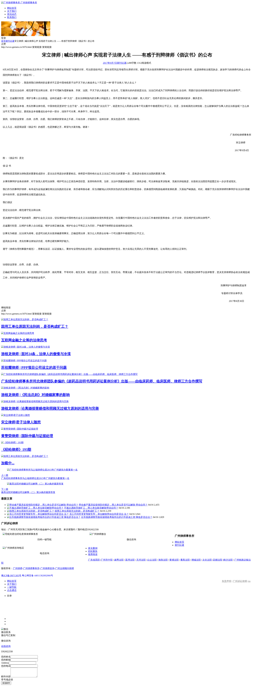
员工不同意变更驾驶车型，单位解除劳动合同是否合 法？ (99, 514)
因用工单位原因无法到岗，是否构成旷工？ (34, 326)
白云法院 (152, 560)
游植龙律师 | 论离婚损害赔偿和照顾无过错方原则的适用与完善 (50, 408)
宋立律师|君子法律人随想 (21, 422)
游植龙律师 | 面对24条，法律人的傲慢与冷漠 (36, 354)
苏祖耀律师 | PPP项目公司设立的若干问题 (34, 367)
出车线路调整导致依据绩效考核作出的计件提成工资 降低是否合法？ (116, 517)
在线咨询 (6, 646)
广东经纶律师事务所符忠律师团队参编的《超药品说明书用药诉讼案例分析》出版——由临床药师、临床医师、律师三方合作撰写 (101, 381)
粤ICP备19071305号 (11, 575)
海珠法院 (163, 560)
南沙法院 (228, 560)
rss (249, 581)
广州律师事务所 (31, 568)
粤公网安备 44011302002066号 (37, 575)
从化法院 (207, 560)
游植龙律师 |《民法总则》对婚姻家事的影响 (35, 395)
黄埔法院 (174, 560)
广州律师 (17, 568)
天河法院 (141, 560)
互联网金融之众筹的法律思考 (24, 340)
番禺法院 (185, 560)
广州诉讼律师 (240, 581)
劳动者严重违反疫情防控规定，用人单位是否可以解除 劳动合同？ (113, 504)
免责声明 (226, 581)
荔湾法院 (130, 560)
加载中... (7, 463)
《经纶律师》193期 (16, 449)
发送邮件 (6, 683)
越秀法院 (119, 560)
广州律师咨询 (47, 568)
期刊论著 (10, 41)
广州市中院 (107, 560)
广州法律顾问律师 (64, 568)
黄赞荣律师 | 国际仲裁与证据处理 (27, 436)
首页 (3, 41)
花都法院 (217, 560)
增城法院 (196, 560)
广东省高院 (94, 560)
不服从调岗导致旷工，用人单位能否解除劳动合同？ (91, 508)
